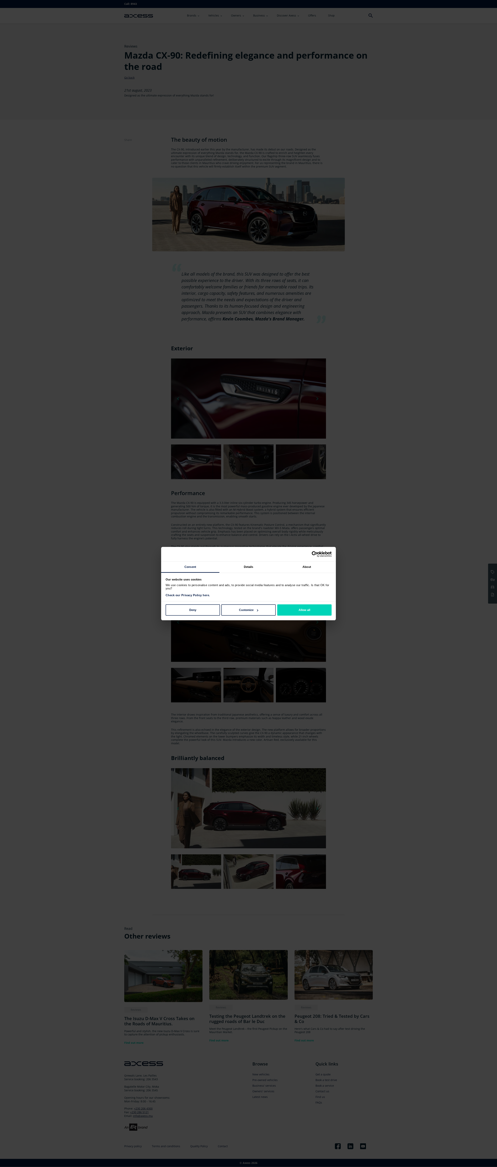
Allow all (304, 610)
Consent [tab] (190, 566)
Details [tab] (248, 566)
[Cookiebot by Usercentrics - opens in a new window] (315, 554)
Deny (192, 610)
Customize (246, 610)
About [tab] (306, 566)
